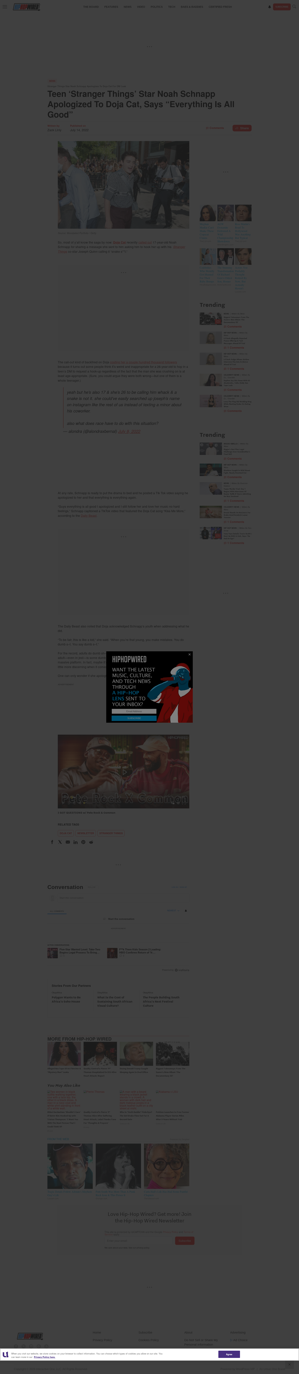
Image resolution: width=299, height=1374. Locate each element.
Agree (229, 1354)
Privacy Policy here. (44, 1357)
